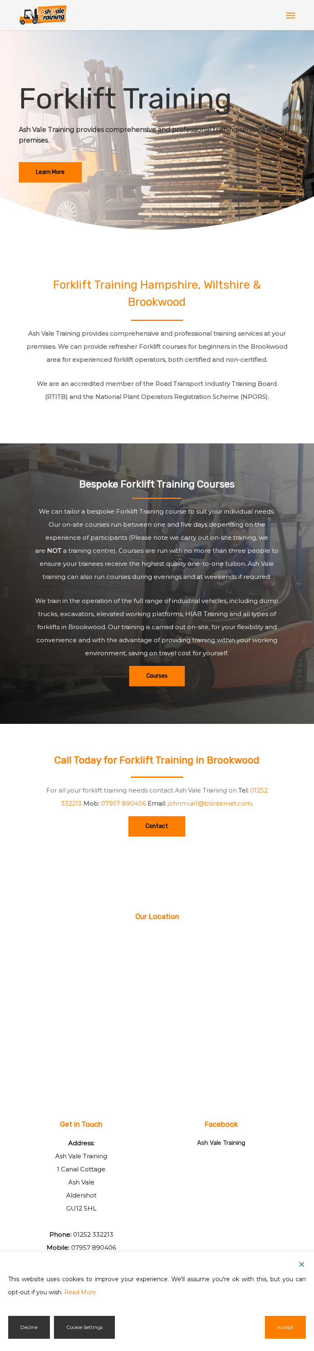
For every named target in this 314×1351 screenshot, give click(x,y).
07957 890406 (123, 803)
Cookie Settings (84, 1327)
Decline (29, 1327)
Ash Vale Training (221, 1142)
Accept (285, 1327)
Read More (80, 1292)
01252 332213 (93, 1234)
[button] (290, 15)
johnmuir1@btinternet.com (210, 803)
